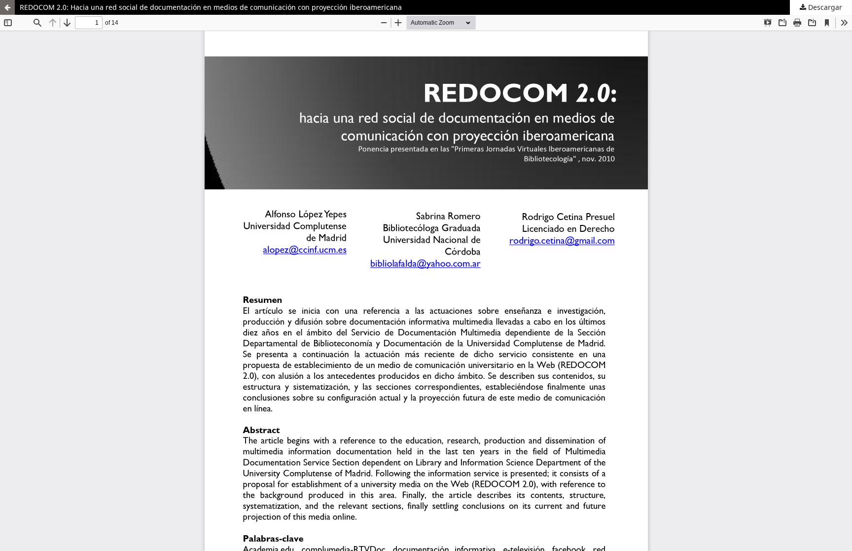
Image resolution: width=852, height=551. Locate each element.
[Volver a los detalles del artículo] (7, 7)
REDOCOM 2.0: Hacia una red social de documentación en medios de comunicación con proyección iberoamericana (211, 7)
